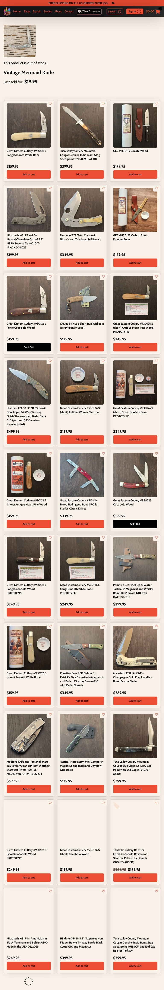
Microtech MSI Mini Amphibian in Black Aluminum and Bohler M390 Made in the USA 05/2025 (27, 942)
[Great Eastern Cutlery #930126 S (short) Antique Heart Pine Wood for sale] (29, 474)
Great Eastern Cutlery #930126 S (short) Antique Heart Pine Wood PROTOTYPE (133, 327)
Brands (37, 11)
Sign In (132, 11)
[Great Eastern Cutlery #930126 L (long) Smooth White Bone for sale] (29, 125)
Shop (27, 11)
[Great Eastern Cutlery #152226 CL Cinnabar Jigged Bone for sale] (62, 982)
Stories (48, 11)
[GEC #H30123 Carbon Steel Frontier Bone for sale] (135, 209)
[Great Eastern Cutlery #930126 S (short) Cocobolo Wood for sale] (82, 824)
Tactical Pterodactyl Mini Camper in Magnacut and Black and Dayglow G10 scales (81, 765)
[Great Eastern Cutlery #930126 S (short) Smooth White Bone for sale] (29, 647)
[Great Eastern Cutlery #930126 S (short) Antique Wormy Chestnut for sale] (82, 382)
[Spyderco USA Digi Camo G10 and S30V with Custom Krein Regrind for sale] (9, 982)
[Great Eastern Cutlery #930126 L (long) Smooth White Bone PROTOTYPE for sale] (82, 559)
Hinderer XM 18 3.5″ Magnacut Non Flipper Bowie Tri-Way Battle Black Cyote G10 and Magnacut (81, 942)
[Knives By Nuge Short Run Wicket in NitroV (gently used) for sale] (82, 298)
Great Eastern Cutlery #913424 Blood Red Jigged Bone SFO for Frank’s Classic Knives (79, 504)
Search (112, 11)
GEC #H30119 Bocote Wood (130, 150)
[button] (29, 174)
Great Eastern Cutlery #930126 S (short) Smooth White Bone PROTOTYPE (133, 412)
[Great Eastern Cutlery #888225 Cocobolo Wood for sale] (135, 474)
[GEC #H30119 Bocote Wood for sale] (135, 125)
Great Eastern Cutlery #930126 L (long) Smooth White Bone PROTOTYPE (80, 589)
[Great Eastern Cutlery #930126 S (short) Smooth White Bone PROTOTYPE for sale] (135, 382)
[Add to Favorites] (50, 103)
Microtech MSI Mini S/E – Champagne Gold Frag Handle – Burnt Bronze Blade (132, 677)
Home (17, 11)
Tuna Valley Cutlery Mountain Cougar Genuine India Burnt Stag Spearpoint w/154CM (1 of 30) (80, 155)
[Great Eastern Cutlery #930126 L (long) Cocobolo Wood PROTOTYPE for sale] (29, 559)
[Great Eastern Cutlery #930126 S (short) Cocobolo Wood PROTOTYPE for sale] (29, 824)
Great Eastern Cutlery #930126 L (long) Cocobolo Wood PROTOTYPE (26, 589)
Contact (68, 11)
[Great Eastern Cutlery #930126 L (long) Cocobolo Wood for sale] (29, 298)
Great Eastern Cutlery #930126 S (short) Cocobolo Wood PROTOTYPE (27, 854)
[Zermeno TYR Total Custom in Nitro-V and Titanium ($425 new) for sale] (82, 209)
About (58, 11)
